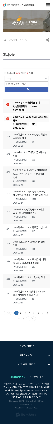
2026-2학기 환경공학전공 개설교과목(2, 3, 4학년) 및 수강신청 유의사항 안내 (30, 173)
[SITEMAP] (48, 5)
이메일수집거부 (36, 377)
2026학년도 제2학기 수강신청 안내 (29, 277)
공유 (47, 39)
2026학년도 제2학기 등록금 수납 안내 (30, 227)
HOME (4, 40)
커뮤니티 (13, 40)
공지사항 (23, 40)
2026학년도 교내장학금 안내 (26, 102)
